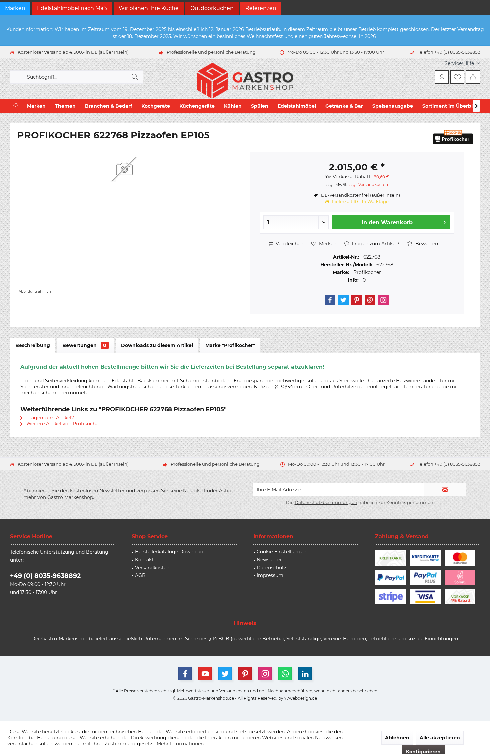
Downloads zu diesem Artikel (157, 345)
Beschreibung (32, 345)
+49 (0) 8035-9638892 (45, 576)
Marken (15, 8)
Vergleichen (288, 244)
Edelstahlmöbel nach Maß (72, 8)
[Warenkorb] (473, 77)
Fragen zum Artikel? (374, 244)
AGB (140, 575)
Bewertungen (84, 345)
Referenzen (260, 8)
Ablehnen (397, 738)
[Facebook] (330, 300)
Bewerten (426, 244)
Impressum (270, 575)
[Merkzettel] (457, 77)
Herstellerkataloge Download (169, 552)
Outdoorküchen (212, 8)
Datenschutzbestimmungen (326, 502)
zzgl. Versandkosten (368, 184)
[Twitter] (343, 300)
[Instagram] (383, 300)
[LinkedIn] (305, 673)
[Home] (15, 106)
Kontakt (144, 560)
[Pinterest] (356, 300)
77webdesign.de (300, 698)
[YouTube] (205, 673)
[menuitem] (460, 63)
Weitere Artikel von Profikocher (62, 424)
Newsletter (269, 560)
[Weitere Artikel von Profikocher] (453, 137)
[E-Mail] (370, 300)
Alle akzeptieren (440, 738)
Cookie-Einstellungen (281, 552)
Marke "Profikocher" (230, 345)
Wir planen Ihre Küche (149, 8)
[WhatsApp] (285, 673)
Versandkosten (152, 568)
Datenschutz (271, 568)
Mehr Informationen (180, 744)
